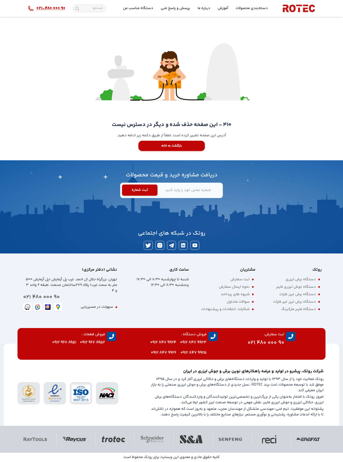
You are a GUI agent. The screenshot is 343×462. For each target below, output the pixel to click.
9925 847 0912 (193, 352)
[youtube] (194, 245)
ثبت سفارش (240, 279)
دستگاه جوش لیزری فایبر (296, 287)
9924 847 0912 (163, 342)
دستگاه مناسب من (138, 8)
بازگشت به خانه (171, 145)
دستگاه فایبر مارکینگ (298, 309)
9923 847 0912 (193, 342)
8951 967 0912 (64, 342)
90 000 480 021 (41, 297)
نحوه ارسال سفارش (234, 287)
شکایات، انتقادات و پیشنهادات (225, 309)
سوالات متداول (238, 302)
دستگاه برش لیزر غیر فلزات (294, 302)
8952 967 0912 (92, 342)
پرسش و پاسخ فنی (175, 8)
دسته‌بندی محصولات (252, 8)
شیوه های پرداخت (235, 294)
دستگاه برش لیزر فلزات (297, 294)
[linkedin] (183, 245)
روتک (148, 457)
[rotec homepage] (299, 8)
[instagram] (159, 245)
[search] (77, 8)
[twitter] (148, 245)
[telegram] (171, 245)
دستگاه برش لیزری (301, 279)
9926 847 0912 (163, 352)
